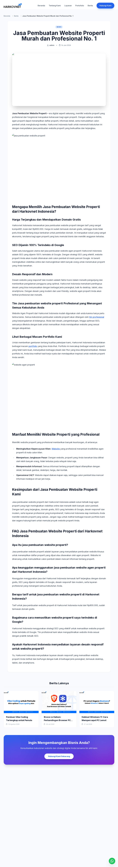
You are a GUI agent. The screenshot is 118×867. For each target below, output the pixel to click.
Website (56, 449)
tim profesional (96, 317)
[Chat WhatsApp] (112, 861)
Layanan (68, 5)
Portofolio (79, 5)
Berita (90, 5)
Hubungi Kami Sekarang (59, 756)
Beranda (41, 5)
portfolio (33, 346)
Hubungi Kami (105, 5)
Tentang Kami (55, 5)
